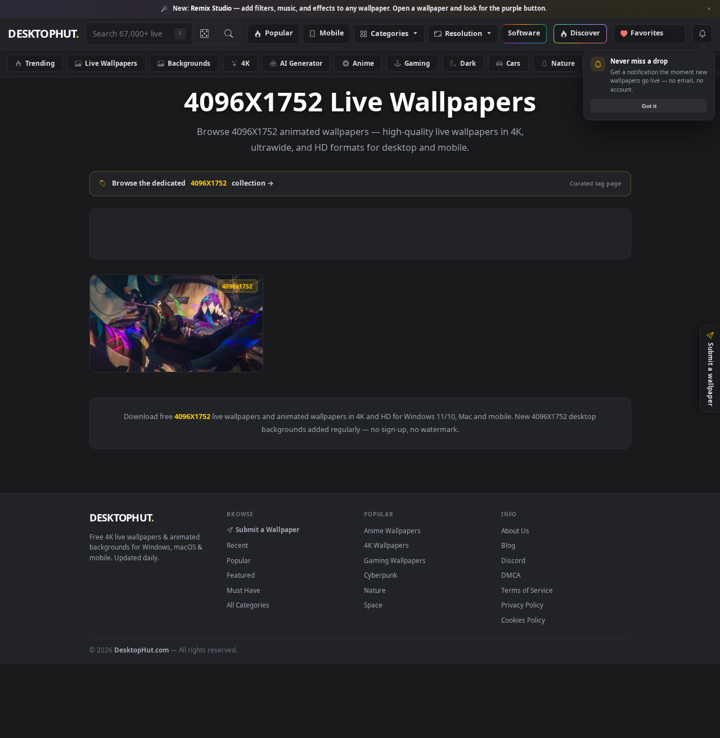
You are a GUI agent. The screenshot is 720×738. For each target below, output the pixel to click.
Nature (563, 63)
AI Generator (301, 63)
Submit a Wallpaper (267, 529)
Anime (363, 63)
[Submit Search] (229, 33)
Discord (513, 560)
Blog (508, 545)
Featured (241, 574)
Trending (40, 63)
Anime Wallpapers (392, 530)
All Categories (248, 604)
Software (524, 33)
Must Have (243, 590)
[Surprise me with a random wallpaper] (204, 33)
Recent (237, 545)
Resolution (463, 34)
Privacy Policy (522, 604)
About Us (515, 530)
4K (245, 63)
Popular (279, 33)
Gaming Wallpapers (395, 560)
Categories (389, 34)
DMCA (510, 574)
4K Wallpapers (386, 545)
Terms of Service (527, 590)
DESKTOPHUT (121, 517)
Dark (468, 63)
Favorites (652, 33)
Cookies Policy (523, 619)
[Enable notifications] (702, 33)
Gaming (417, 63)
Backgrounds (189, 63)
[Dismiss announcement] (709, 9)
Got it (649, 106)
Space (373, 604)
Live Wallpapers (111, 63)
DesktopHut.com (141, 649)
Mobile (332, 33)
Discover (585, 33)
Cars (513, 63)
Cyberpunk (380, 574)
